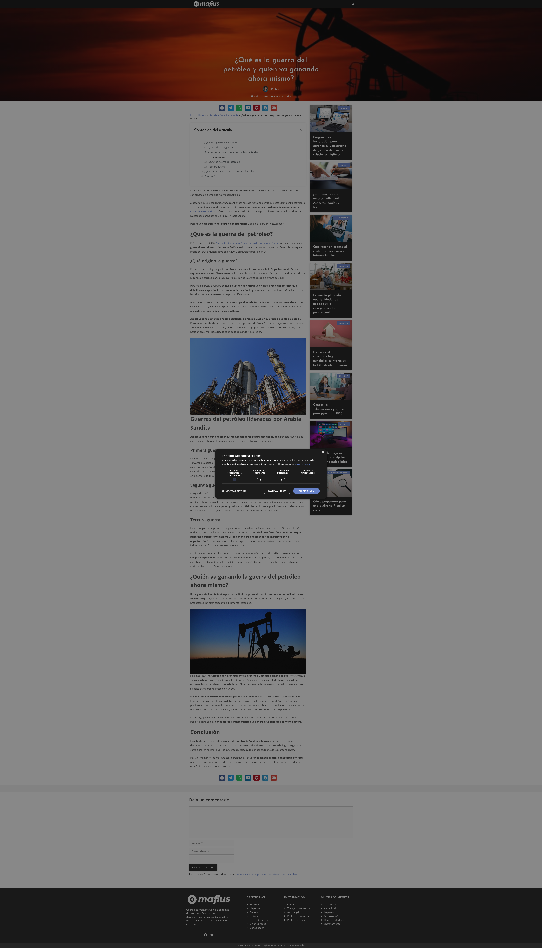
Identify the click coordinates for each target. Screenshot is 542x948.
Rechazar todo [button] (277, 491)
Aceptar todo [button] (306, 491)
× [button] (323, 452)
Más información (303, 464)
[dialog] (271, 474)
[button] (234, 491)
